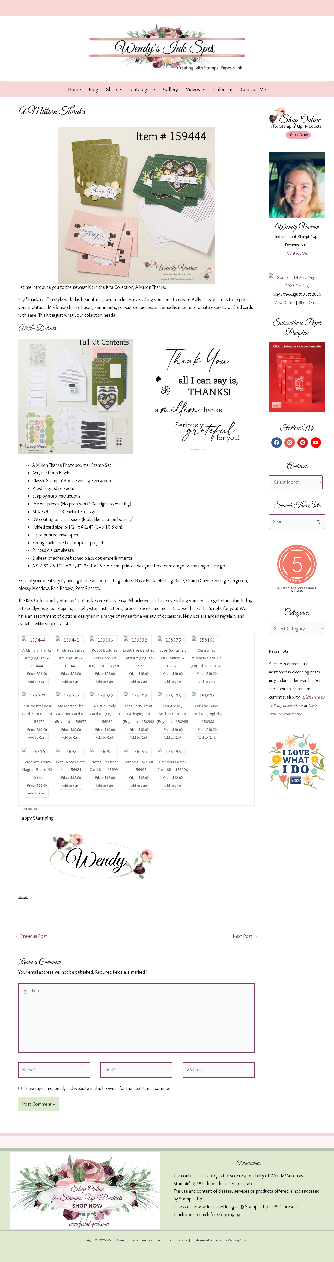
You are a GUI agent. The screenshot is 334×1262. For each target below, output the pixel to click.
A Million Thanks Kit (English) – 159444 (36, 658)
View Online (284, 302)
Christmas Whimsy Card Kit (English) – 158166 (206, 658)
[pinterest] (303, 442)
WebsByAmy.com (241, 1240)
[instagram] (290, 442)
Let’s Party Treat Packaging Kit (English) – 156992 (138, 713)
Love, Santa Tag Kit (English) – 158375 (172, 658)
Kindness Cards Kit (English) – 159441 (71, 658)
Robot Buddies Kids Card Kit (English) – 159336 (104, 658)
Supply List (30, 809)
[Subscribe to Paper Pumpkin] (297, 377)
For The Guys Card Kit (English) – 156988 (207, 713)
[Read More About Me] (297, 185)
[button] (120, 89)
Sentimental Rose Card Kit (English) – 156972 (37, 713)
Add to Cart (37, 681)
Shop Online (309, 302)
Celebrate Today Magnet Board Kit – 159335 (37, 769)
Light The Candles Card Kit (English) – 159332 (138, 658)
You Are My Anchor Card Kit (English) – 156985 (172, 713)
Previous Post (31, 936)
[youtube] (317, 442)
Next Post (245, 936)
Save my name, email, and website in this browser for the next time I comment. (99, 1088)
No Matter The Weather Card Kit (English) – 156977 (70, 713)
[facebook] (277, 442)
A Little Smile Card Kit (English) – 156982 (105, 713)
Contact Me (297, 253)
